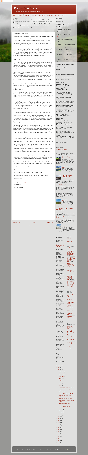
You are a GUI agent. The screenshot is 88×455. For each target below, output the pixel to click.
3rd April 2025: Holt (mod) (64, 406)
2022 (59, 418)
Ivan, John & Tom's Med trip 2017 (70, 327)
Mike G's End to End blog (70, 346)
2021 (59, 420)
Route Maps (42, 15)
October (61, 374)
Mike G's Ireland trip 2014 (70, 333)
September (61, 376)
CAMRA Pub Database (69, 242)
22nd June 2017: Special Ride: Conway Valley (67, 157)
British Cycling (70, 294)
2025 (59, 369)
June (60, 381)
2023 (59, 416)
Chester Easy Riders (25, 8)
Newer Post (16, 222)
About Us (20, 15)
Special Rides (50, 15)
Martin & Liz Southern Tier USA (69, 336)
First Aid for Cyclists (59, 15)
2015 (59, 431)
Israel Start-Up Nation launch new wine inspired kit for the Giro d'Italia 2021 (71, 259)
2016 (59, 429)
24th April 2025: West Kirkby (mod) (66, 387)
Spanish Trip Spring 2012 (69, 343)
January (61, 412)
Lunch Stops (34, 15)
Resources (27, 15)
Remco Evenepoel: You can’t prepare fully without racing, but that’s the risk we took (71, 266)
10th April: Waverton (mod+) (65, 403)
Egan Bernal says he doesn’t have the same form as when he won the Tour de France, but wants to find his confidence (70, 251)
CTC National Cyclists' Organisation (69, 296)
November (61, 372)
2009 (59, 442)
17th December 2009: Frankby (63, 191)
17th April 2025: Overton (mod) (65, 391)
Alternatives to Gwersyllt (61, 149)
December (61, 371)
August (60, 378)
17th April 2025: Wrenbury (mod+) (66, 393)
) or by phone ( (60, 248)
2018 (59, 425)
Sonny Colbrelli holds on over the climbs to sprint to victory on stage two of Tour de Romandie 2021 (70, 284)
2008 (59, 444)
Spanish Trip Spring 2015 (69, 331)
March (60, 409)
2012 (59, 436)
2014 (59, 433)
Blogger (69, 449)
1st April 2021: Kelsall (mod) (62, 184)
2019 (59, 424)
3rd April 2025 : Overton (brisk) (65, 405)
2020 (59, 422)
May (60, 383)
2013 (59, 435)
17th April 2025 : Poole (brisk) (65, 398)
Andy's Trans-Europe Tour (70, 348)
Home (14, 15)
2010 (59, 440)
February (61, 410)
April (60, 385)
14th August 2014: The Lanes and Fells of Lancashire (67, 176)
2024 (59, 415)
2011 (59, 438)
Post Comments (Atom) (24, 225)
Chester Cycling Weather (61, 144)
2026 (59, 367)
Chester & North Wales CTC (70, 303)
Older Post (50, 222)
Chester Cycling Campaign (70, 311)
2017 (59, 427)
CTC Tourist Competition (69, 300)
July (60, 380)
